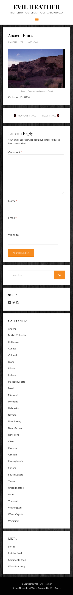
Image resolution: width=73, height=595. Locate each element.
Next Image (49, 115)
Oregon (12, 454)
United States (16, 487)
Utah (11, 494)
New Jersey (14, 421)
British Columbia (17, 335)
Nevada (12, 414)
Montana (13, 401)
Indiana (12, 375)
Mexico (12, 388)
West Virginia (15, 514)
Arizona (12, 328)
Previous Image (26, 115)
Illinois (11, 368)
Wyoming (13, 520)
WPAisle (33, 588)
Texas (11, 481)
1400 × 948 (32, 42)
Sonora (12, 467)
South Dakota (15, 474)
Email (12, 217)
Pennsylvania (15, 461)
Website (13, 234)
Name (12, 200)
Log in (11, 546)
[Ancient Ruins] (36, 68)
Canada (12, 348)
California (13, 341)
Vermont (13, 500)
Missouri (13, 394)
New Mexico (15, 428)
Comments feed (17, 559)
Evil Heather (36, 6)
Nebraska (13, 408)
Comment (15, 152)
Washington (15, 507)
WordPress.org (16, 566)
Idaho (11, 361)
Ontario (12, 447)
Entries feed (15, 553)
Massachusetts (16, 381)
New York (13, 434)
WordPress (55, 588)
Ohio (11, 441)
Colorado (13, 355)
